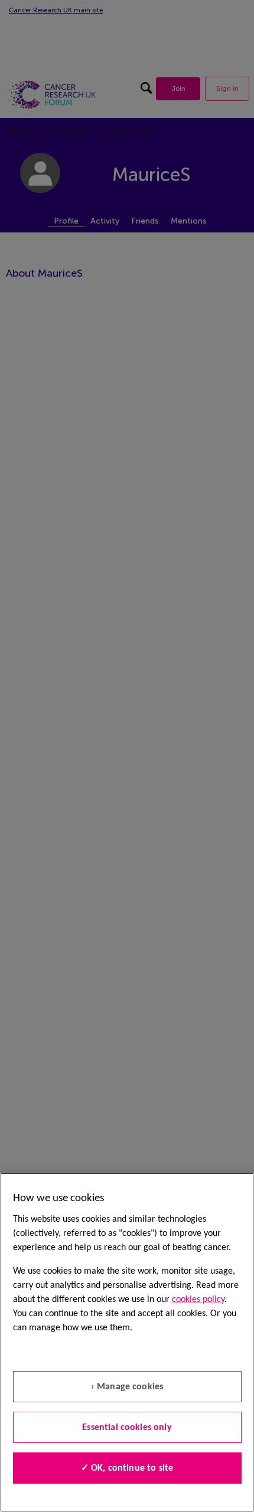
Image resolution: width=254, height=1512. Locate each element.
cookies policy (198, 1299)
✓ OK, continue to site (127, 1468)
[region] (127, 1342)
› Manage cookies (127, 1387)
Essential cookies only (127, 1427)
